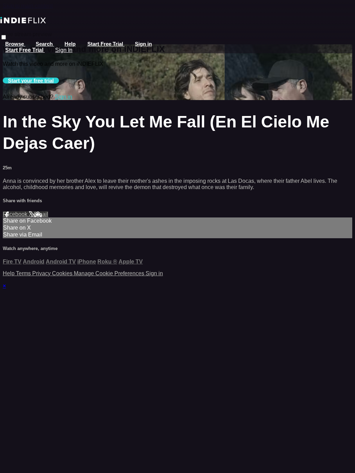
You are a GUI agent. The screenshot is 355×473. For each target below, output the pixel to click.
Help (70, 44)
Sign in (143, 44)
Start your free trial (31, 80)
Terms (24, 273)
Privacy (42, 273)
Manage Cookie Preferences (110, 273)
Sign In (63, 50)
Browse (15, 44)
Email (41, 214)
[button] (3, 37)
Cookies (63, 273)
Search (45, 44)
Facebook (16, 214)
